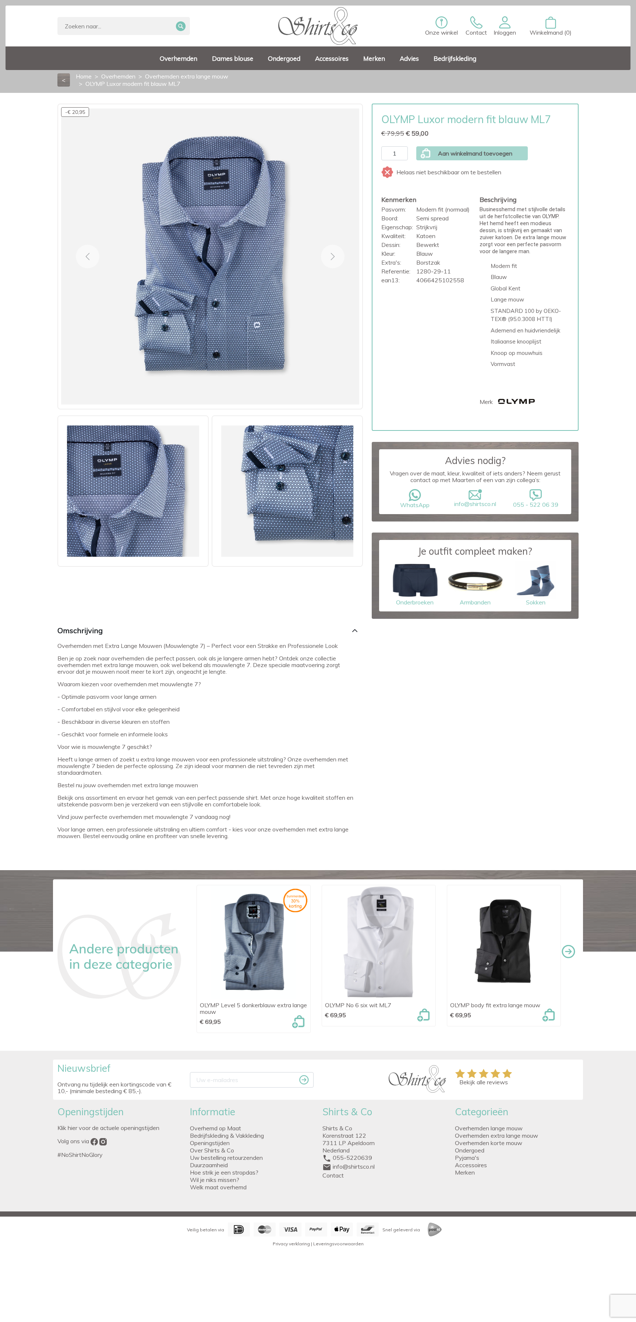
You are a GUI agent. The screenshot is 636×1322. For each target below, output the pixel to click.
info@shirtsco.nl (475, 503)
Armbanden (475, 602)
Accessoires (471, 1165)
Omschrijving (80, 630)
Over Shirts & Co (212, 1150)
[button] (504, 26)
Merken (465, 1172)
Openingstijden (210, 1143)
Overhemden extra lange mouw (496, 1135)
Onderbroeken (415, 602)
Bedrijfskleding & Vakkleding (227, 1135)
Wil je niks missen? (214, 1179)
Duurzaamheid (209, 1165)
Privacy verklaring (291, 1243)
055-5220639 (352, 1157)
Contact (333, 1175)
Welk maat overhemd (218, 1187)
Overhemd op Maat (215, 1128)
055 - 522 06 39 (535, 504)
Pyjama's (467, 1157)
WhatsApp (415, 505)
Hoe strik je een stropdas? (224, 1172)
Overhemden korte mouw (488, 1143)
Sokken (535, 602)
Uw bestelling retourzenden (226, 1157)
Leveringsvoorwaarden (338, 1243)
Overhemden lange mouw (489, 1128)
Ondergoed (469, 1150)
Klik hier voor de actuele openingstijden (108, 1127)
